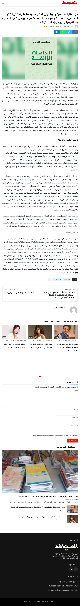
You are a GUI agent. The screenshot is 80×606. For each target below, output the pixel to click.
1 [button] (40, 376)
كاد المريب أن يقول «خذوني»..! (19, 291)
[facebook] (75, 32)
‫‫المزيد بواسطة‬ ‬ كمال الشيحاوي (55, 322)
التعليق (76, 390)
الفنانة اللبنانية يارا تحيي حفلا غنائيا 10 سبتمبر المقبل (15, 345)
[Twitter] (71, 569)
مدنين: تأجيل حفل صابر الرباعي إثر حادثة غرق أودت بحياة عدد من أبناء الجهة (67, 347)
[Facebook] (76, 569)
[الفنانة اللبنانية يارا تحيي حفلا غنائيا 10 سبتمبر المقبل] (14, 332)
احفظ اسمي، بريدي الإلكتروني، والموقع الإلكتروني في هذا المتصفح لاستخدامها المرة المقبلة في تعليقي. (55, 435)
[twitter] (69, 32)
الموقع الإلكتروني (74, 425)
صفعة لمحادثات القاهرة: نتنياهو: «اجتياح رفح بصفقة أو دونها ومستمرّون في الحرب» (59, 294)
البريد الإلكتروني (74, 417)
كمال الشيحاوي (67, 26)
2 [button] (39, 376)
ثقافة (57, 337)
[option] (66, 338)
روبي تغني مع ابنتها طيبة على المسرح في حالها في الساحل (40, 345)
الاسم (76, 409)
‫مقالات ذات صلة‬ (72, 322)
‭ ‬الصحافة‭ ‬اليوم (75, 499)
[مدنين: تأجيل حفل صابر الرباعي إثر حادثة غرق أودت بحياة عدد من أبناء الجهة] (66, 332)
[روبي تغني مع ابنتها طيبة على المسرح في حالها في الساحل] (40, 332)
